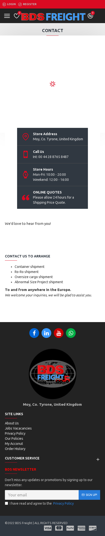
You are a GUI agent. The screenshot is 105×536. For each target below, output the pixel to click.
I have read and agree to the (42, 503)
